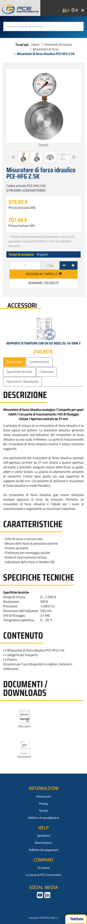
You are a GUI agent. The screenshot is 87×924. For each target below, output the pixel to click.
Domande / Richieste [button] (43, 283)
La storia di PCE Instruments (44, 874)
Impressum (43, 796)
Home (35, 44)
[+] (72, 265)
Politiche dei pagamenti (43, 849)
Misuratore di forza (46, 49)
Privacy (43, 803)
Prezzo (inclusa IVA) (21, 225)
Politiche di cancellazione (43, 817)
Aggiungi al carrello (42, 274)
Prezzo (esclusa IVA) (21, 207)
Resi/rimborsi (43, 842)
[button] (13, 157)
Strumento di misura (58, 44)
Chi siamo (43, 867)
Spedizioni (43, 835)
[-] (64, 265)
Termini (43, 810)
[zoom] (43, 144)
